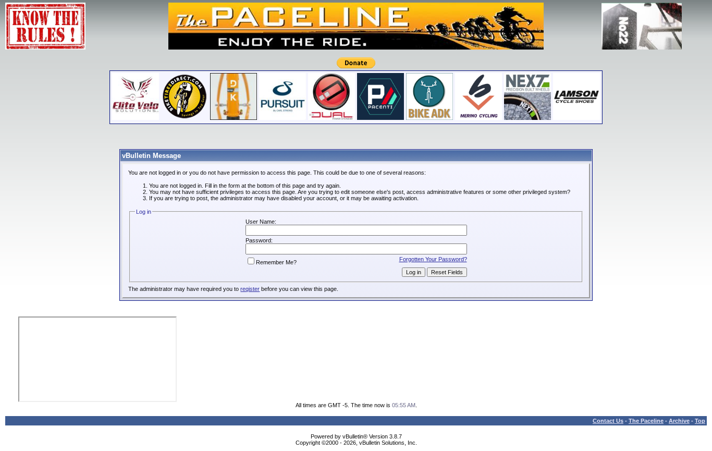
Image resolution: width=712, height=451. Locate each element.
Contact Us (608, 421)
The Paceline (646, 421)
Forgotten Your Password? (433, 259)
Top (700, 421)
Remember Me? (276, 262)
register (250, 289)
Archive (679, 421)
